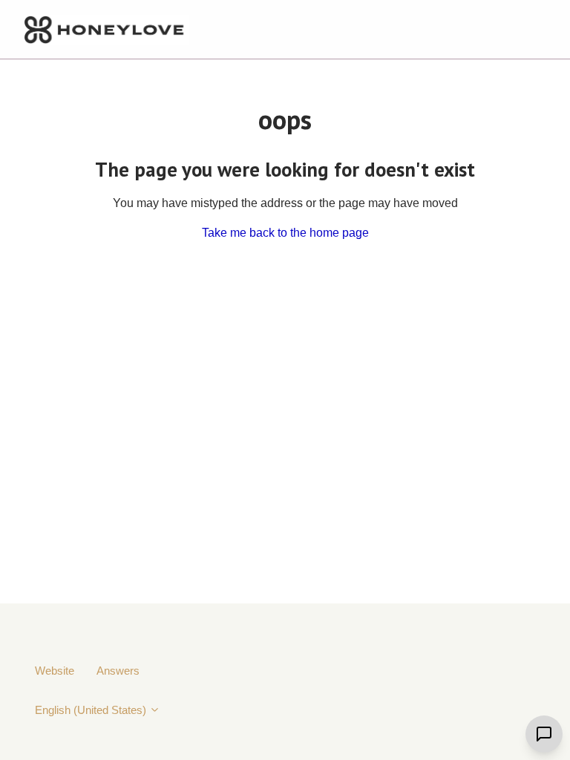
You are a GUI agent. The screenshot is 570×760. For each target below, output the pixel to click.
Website (54, 670)
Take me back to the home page (285, 232)
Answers (118, 670)
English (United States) (92, 710)
